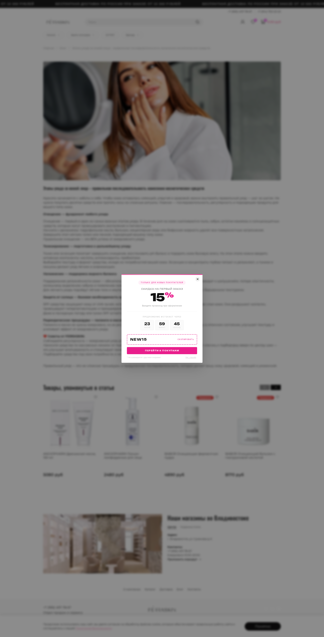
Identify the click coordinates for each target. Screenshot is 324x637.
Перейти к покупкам (162, 350)
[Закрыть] (197, 279)
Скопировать (186, 339)
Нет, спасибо (190, 357)
